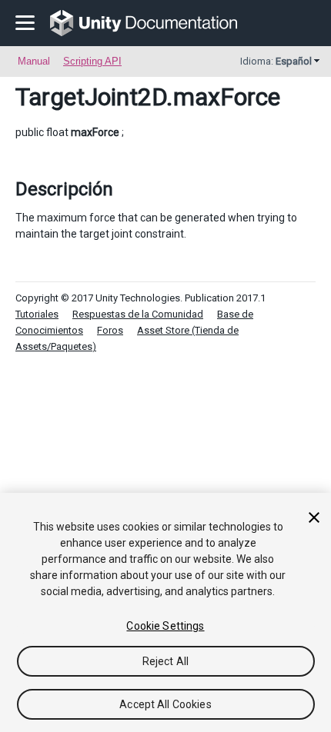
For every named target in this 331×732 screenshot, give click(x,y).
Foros (110, 330)
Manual (34, 61)
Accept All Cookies (165, 704)
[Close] (314, 517)
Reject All (165, 661)
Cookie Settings (165, 626)
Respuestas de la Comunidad (137, 314)
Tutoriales (37, 314)
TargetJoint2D (90, 96)
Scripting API (92, 61)
